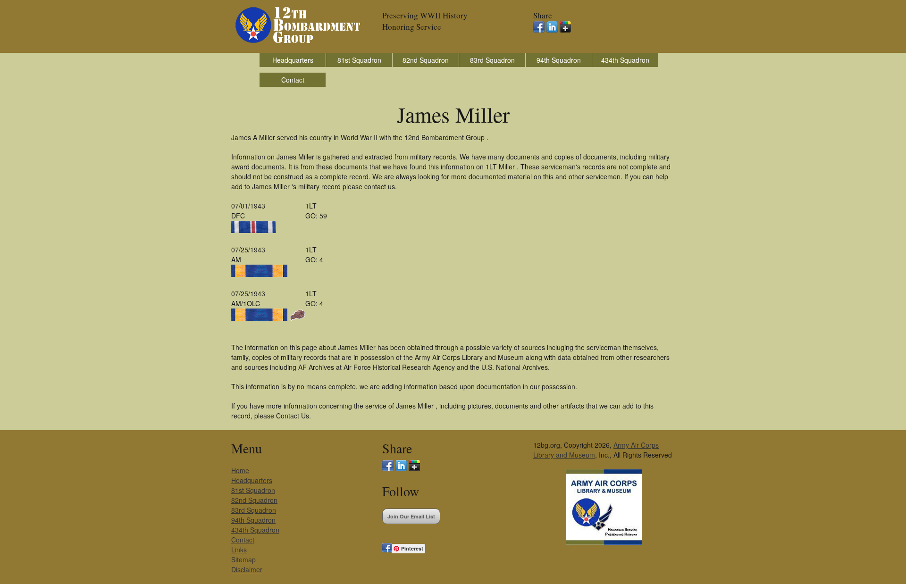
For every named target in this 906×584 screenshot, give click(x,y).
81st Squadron (359, 60)
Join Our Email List (411, 516)
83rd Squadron (492, 60)
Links (239, 549)
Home (240, 470)
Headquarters (292, 60)
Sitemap (243, 559)
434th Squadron (625, 60)
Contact (292, 79)
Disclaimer (246, 569)
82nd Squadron (426, 60)
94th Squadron (559, 60)
